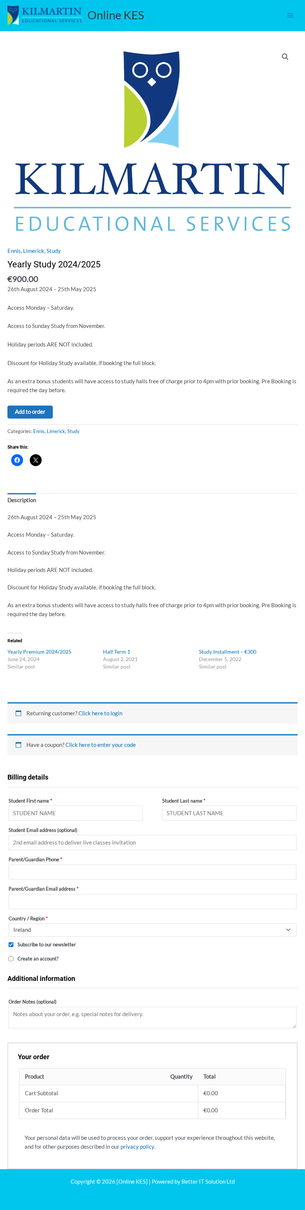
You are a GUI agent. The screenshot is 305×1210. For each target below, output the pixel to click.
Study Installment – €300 (227, 651)
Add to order (30, 412)
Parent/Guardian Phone (35, 859)
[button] (285, 57)
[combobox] (152, 930)
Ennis (14, 251)
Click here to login (100, 713)
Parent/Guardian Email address (43, 889)
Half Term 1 (116, 651)
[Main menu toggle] (290, 15)
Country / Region (28, 918)
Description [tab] (21, 500)
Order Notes (33, 1002)
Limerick (33, 251)
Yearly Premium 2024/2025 (39, 651)
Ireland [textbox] (22, 930)
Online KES (115, 15)
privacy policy (137, 1147)
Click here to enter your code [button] (100, 745)
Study (53, 251)
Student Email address (43, 830)
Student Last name (183, 801)
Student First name (30, 801)
